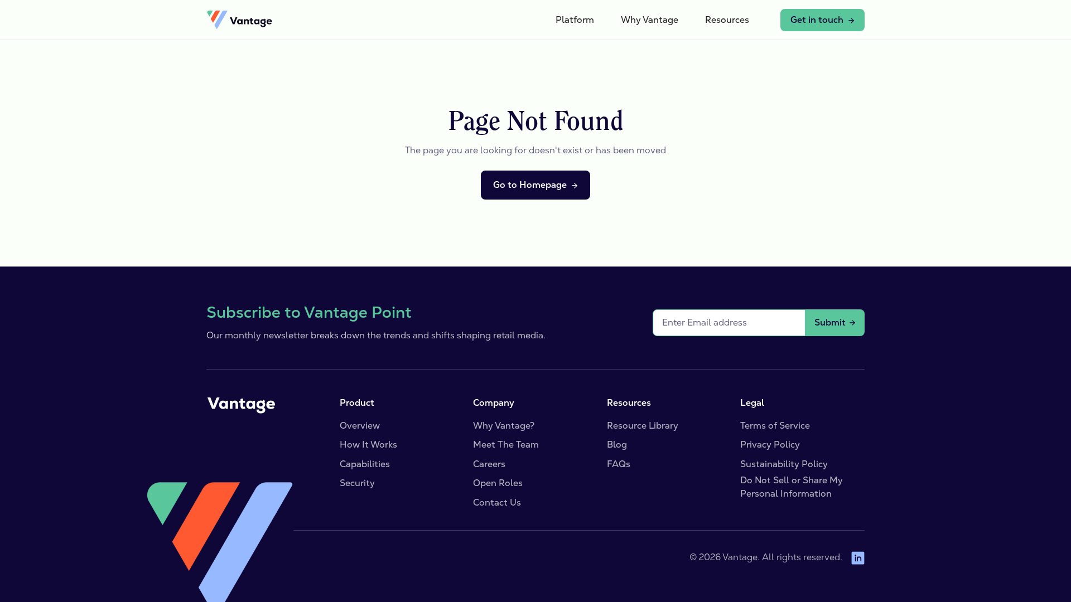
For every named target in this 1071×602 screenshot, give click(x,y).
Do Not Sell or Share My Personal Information (791, 486)
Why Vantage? (503, 425)
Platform (575, 20)
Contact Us (497, 502)
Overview (360, 425)
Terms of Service (775, 425)
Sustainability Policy (784, 464)
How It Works (368, 444)
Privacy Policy (770, 444)
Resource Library (642, 425)
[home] (239, 20)
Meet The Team (506, 444)
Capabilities (365, 464)
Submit (830, 322)
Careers (489, 464)
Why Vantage (649, 20)
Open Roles (498, 483)
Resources (727, 20)
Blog (617, 444)
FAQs (618, 464)
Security (357, 483)
